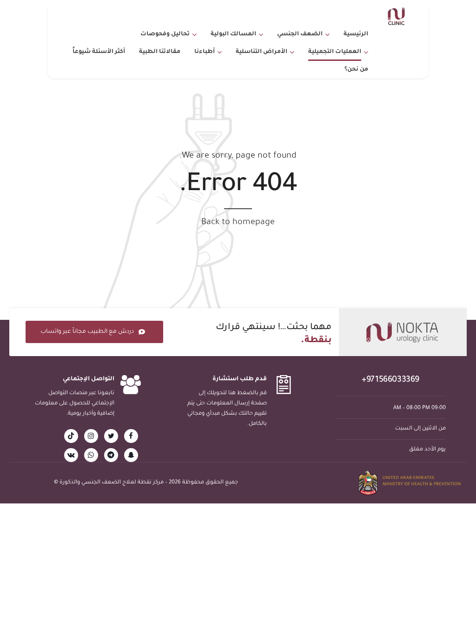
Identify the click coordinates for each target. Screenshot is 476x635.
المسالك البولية (233, 34)
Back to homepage (238, 222)
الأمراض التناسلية (261, 52)
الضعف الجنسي (300, 34)
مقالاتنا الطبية (159, 52)
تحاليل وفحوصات (165, 34)
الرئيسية (356, 34)
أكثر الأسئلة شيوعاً (99, 52)
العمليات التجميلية (334, 52)
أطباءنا (204, 52)
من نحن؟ (356, 69)
